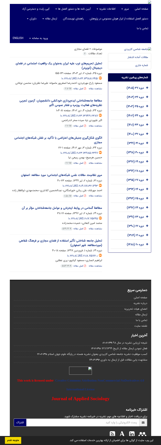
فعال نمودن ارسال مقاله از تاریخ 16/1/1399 (124, 348)
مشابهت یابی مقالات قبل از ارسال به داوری (124, 360)
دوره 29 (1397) (135, 161)
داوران (33, 18)
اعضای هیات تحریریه (135, 309)
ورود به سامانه (39, 38)
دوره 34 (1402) (135, 115)
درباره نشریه (140, 303)
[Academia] (121, 434)
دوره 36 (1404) (135, 97)
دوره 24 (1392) (135, 207)
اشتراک (20, 422)
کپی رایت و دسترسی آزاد (35, 9)
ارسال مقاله (50, 18)
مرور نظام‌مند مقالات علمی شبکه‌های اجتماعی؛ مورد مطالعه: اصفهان (61, 175)
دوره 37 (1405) (135, 88)
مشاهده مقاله (95, 88)
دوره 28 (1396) (135, 171)
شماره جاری (141, 65)
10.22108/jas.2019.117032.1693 (80, 186)
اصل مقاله (74, 88)
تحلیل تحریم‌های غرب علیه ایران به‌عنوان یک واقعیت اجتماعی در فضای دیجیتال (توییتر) (59, 65)
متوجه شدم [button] (13, 440)
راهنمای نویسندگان (73, 18)
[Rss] (112, 434)
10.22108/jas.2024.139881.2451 (79, 78)
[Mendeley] (141, 434)
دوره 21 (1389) (135, 235)
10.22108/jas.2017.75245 (83, 218)
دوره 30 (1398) (135, 152)
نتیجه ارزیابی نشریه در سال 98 (130, 343)
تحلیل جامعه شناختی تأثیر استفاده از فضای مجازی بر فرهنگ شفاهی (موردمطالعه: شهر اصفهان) (60, 243)
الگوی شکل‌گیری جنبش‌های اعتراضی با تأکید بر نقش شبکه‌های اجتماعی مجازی (58, 140)
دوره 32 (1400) (135, 134)
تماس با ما (142, 28)
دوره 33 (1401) (135, 125)
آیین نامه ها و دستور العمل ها (74, 9)
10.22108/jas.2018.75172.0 (82, 256)
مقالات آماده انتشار (138, 57)
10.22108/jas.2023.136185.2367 (79, 153)
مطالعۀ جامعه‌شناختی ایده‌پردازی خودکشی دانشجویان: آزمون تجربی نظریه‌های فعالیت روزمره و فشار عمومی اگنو (60, 103)
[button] (67, 440)
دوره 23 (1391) (135, 217)
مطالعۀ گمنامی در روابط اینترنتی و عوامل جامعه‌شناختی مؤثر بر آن (62, 208)
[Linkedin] (130, 434)
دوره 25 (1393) (135, 198)
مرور (126, 9)
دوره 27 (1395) (135, 180)
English (18, 38)
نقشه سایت (140, 326)
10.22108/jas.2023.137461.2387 (79, 116)
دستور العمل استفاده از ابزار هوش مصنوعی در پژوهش (119, 18)
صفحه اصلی (141, 9)
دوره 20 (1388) (135, 244)
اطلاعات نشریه (107, 9)
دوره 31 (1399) (135, 143)
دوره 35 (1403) (135, 106)
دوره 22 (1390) (135, 226)
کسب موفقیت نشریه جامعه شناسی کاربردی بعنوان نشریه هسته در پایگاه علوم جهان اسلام (97, 354)
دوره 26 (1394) (135, 189)
